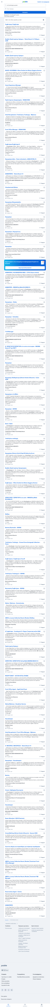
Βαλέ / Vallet (9, 423)
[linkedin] (11, 990)
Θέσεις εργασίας (5, 981)
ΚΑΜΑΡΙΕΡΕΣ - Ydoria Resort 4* (14, 174)
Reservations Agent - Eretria (13, 891)
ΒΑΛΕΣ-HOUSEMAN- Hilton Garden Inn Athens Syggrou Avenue (23, 70)
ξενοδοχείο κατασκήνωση (23, 949)
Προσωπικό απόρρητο (6, 999)
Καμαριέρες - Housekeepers (13, 760)
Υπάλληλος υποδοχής (11, 438)
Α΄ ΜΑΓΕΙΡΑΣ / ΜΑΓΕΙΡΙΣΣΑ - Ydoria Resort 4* (18, 745)
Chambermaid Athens (11, 187)
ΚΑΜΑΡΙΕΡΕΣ (9, 905)
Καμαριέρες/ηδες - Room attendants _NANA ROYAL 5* (21, 159)
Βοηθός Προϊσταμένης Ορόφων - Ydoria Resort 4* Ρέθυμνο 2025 (22, 40)
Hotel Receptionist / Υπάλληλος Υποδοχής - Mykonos (20, 114)
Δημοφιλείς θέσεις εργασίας (37, 928)
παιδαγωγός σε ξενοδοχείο (24, 933)
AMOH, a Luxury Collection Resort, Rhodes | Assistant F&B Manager (21, 877)
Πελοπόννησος (8, 928)
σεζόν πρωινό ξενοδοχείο (23, 951)
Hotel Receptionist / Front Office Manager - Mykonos (20, 732)
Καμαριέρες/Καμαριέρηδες (13, 202)
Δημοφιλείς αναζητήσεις (11, 923)
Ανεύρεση (25, 12)
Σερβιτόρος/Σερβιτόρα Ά (12, 144)
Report (43, 35)
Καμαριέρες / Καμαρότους (13, 231)
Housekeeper (9, 718)
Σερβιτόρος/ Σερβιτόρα (12, 24)
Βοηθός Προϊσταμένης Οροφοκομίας (15, 468)
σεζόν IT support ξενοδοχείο (24, 938)
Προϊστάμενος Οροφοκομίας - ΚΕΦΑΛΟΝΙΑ (17, 100)
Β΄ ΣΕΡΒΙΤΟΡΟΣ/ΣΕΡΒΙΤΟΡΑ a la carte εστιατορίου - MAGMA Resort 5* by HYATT (22, 347)
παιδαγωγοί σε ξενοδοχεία (24, 928)
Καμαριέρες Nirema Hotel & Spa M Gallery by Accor (19, 453)
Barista (7, 775)
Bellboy (7, 514)
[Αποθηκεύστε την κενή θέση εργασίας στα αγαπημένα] (44, 24)
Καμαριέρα (8, 217)
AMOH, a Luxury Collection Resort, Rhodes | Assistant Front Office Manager (22, 862)
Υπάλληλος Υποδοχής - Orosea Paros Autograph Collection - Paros (22, 543)
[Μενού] (2, 2)
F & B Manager (9, 331)
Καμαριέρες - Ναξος (11, 302)
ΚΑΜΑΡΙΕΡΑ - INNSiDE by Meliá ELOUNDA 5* (17, 287)
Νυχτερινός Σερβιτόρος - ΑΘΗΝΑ (14, 588)
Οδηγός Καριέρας (37, 979)
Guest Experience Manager (13, 85)
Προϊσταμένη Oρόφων (11, 646)
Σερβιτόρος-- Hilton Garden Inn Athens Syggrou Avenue (21, 483)
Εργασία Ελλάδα (6, 985)
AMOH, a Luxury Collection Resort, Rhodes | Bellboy (19, 618)
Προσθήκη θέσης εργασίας (23, 977)
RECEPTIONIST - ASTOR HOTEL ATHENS (16, 675)
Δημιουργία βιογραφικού (25, 267)
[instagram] (5, 990)
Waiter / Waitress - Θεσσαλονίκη (14, 603)
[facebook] (2, 990)
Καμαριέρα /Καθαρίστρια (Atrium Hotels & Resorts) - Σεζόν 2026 (22, 378)
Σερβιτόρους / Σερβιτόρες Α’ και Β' (15, 559)
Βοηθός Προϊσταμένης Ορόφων (14, 55)
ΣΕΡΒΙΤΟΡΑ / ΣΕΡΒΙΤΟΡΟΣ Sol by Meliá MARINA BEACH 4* (22, 661)
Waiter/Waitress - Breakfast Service (15, 704)
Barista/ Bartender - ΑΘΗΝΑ (13, 527)
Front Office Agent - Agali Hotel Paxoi (16, 689)
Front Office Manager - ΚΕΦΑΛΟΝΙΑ (15, 129)
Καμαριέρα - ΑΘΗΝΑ (11, 409)
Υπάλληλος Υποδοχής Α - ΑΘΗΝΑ (15, 573)
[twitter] (8, 990)
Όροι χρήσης (4, 996)
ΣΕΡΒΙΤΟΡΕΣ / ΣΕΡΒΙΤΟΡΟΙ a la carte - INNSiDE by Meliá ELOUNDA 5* (21, 498)
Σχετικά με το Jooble (6, 977)
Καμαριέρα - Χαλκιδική (11, 317)
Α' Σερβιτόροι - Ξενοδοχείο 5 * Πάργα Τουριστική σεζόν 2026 (22, 631)
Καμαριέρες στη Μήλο (11, 394)
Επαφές (3, 979)
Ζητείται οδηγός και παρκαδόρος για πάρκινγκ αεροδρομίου (22, 846)
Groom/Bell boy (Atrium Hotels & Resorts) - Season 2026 (21, 833)
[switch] (44, 20)
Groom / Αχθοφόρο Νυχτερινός (14, 790)
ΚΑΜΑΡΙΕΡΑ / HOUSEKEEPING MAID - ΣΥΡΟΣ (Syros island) (22, 272)
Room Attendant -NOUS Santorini (14, 818)
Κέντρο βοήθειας (6, 983)
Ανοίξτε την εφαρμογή (43, 2)
